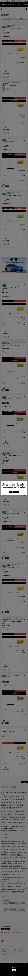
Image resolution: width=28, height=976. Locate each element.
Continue (14, 491)
